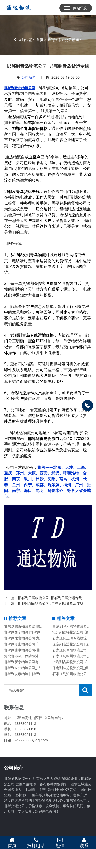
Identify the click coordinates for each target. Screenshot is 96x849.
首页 (39, 39)
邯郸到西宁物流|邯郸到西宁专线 (29, 632)
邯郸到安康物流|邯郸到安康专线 (29, 673)
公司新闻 (72, 39)
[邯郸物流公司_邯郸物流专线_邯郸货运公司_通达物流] (17, 8)
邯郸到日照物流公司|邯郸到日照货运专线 (50, 597)
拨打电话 (36, 845)
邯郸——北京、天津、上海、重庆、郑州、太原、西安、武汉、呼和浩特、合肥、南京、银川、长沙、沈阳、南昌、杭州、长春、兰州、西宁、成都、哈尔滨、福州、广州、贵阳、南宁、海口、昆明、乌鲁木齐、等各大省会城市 (47, 482)
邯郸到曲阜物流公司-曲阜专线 (27, 650)
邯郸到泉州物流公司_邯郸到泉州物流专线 (36, 667)
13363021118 (25, 729)
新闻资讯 (54, 39)
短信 (60, 845)
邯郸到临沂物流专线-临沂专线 (27, 626)
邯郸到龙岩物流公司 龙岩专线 (27, 638)
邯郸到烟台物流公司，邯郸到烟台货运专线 (50, 603)
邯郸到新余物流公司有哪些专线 (28, 661)
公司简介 (13, 767)
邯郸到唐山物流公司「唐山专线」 (30, 644)
